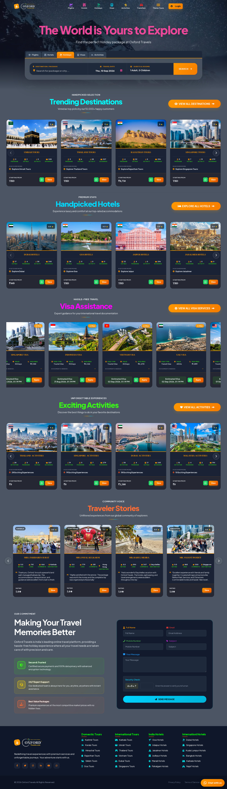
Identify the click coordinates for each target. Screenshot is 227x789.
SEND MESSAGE (166, 699)
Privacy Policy (174, 782)
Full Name (130, 627)
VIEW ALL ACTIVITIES (197, 407)
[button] (158, 6)
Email (172, 627)
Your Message (133, 654)
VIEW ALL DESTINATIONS (195, 103)
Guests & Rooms (141, 66)
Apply (20, 380)
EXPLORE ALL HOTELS (196, 206)
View (49, 180)
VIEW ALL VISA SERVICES (194, 308)
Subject (173, 641)
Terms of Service (192, 782)
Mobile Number (133, 641)
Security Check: (132, 680)
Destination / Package (46, 66)
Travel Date (109, 66)
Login (178, 6)
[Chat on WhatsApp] (41, 180)
